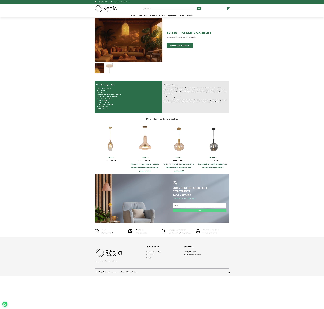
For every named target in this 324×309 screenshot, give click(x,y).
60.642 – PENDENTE (145, 160)
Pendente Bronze (137, 168)
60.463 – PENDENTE (111, 160)
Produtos (153, 15)
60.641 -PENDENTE (179, 160)
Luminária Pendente (187, 164)
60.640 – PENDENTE (213, 160)
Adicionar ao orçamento (180, 45)
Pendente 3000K (153, 164)
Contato (182, 15)
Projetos (162, 15)
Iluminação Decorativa (139, 164)
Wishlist (190, 15)
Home (133, 15)
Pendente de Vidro (184, 168)
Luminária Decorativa (219, 164)
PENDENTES (111, 157)
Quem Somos (143, 15)
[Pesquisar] (199, 8)
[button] (94, 148)
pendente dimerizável (150, 168)
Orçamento (172, 15)
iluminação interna (204, 164)
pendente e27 (179, 171)
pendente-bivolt (145, 171)
